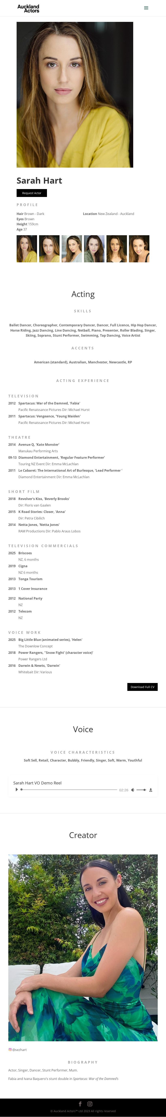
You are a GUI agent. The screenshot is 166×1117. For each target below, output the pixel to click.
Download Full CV (142, 687)
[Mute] (133, 790)
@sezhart (19, 1050)
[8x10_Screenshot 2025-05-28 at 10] (83, 1040)
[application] (80, 790)
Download (151, 791)
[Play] (16, 789)
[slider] (69, 789)
